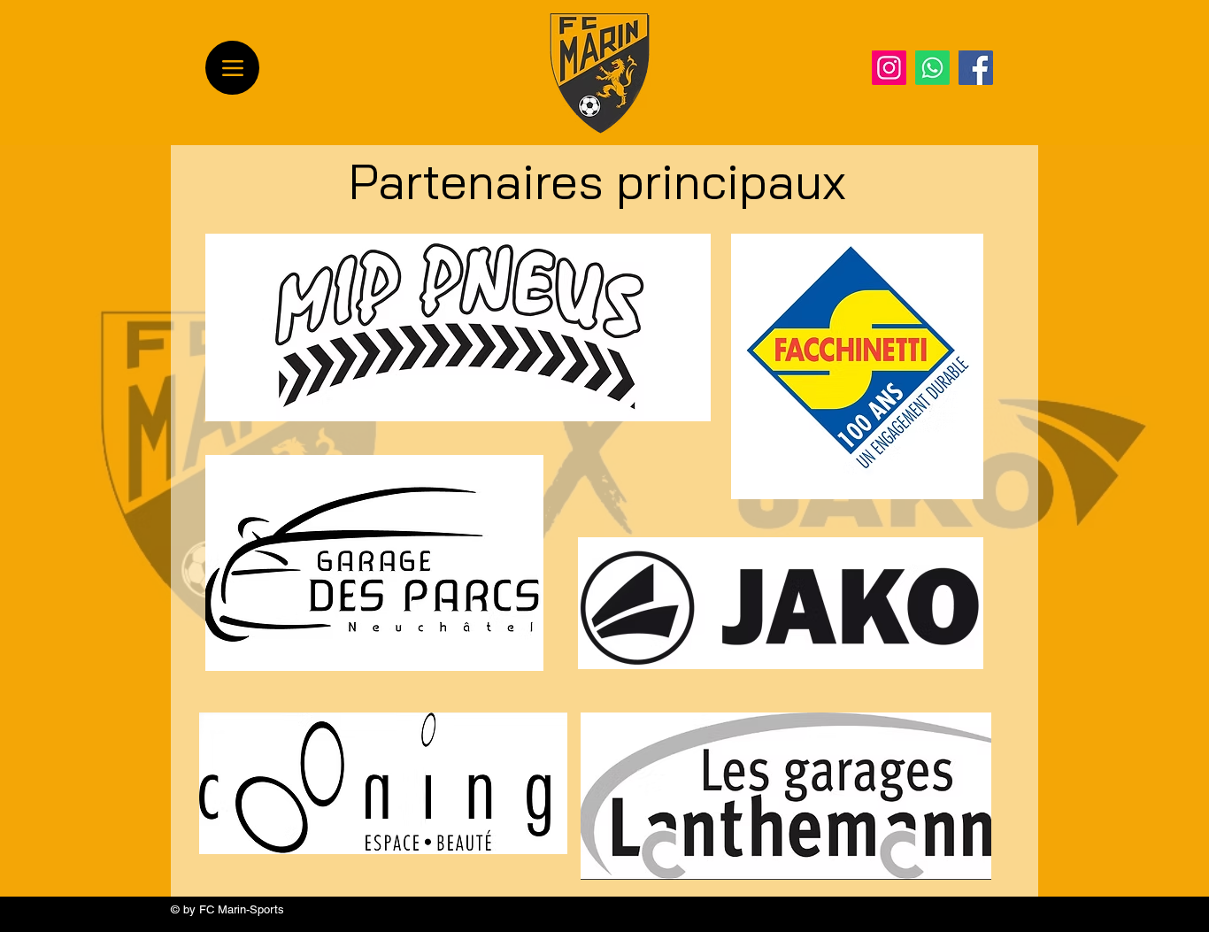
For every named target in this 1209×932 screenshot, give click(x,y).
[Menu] (232, 68)
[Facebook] (976, 67)
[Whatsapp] (932, 67)
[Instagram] (889, 67)
